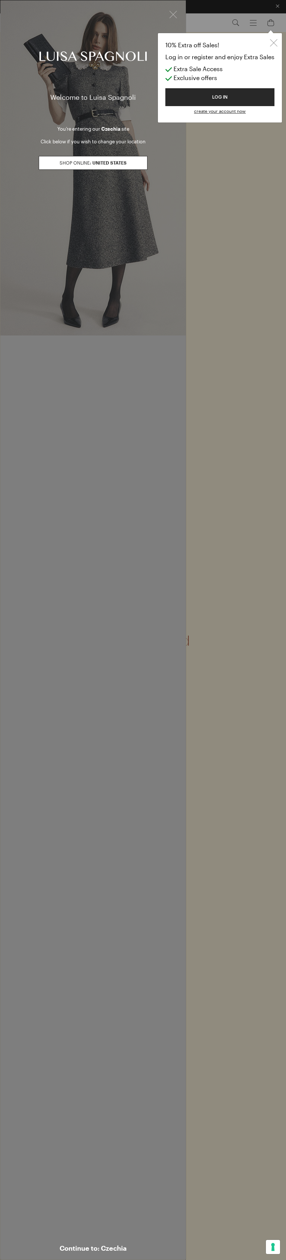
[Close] (173, 13)
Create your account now (220, 111)
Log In (220, 97)
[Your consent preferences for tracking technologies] (273, 1247)
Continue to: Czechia (93, 1248)
